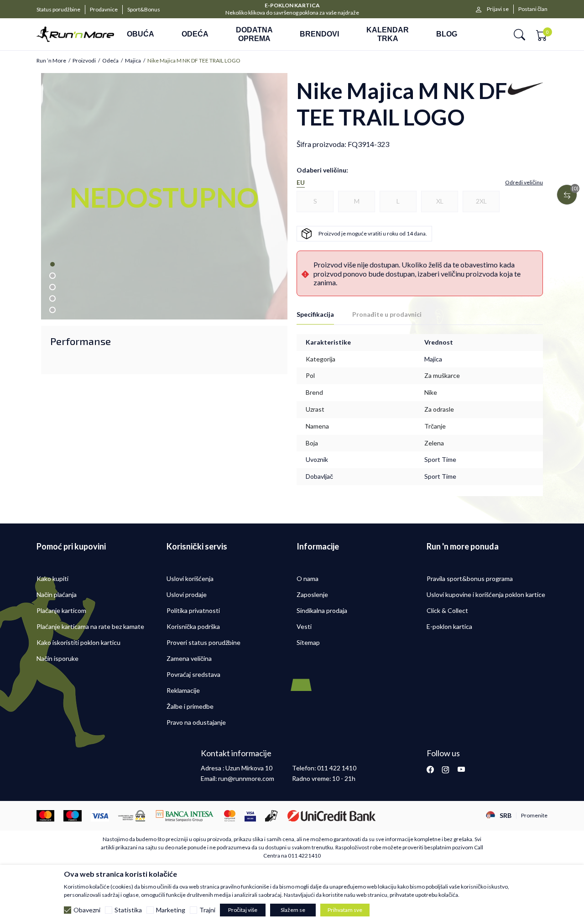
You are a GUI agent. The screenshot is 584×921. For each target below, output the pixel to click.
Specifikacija (315, 314)
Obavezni (86, 910)
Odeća (110, 61)
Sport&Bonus (143, 9)
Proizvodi (84, 61)
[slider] (142, 308)
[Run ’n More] (75, 34)
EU (301, 182)
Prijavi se (498, 8)
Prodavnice (104, 9)
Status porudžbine (58, 9)
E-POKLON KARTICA (292, 5)
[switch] (243, 308)
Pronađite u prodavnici (387, 314)
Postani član (533, 8)
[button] (519, 34)
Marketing (170, 910)
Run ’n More (51, 61)
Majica (133, 61)
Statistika (128, 910)
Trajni (207, 910)
